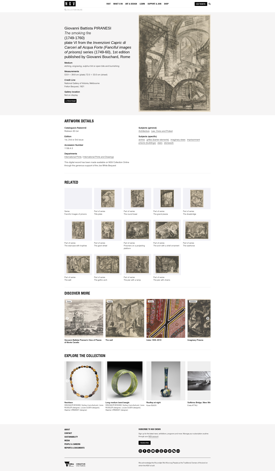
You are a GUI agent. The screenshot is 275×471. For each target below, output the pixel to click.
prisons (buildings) (147, 143)
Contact (68, 433)
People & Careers (72, 444)
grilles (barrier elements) (158, 140)
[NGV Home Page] (70, 4)
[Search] (210, 4)
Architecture (144, 131)
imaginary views (178, 140)
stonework (169, 143)
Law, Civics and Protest (162, 131)
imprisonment (193, 140)
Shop (166, 4)
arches (142, 140)
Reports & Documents (74, 448)
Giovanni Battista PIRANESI (87, 28)
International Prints (73, 157)
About (67, 430)
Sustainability (71, 437)
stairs (159, 143)
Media (67, 441)
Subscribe (144, 443)
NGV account (153, 436)
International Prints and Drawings (98, 157)
